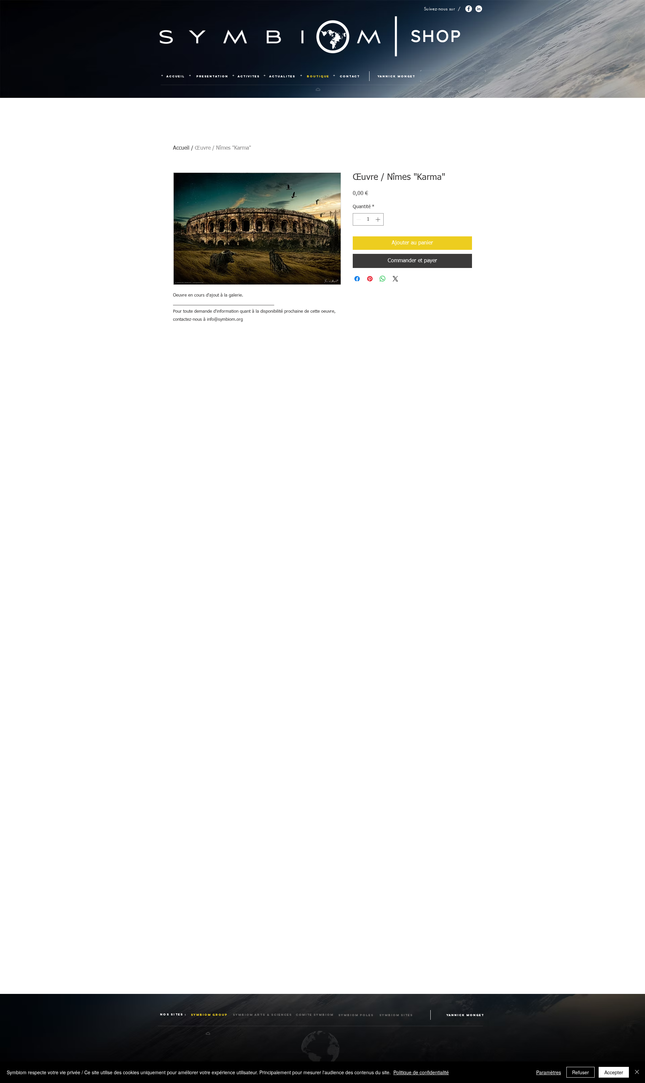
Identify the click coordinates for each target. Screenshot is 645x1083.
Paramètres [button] (548, 1072)
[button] (261, 1015)
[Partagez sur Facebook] (357, 279)
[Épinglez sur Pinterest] (370, 279)
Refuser (580, 1072)
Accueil (181, 148)
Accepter (613, 1072)
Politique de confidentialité (421, 1072)
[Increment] (378, 219)
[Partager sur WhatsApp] (383, 279)
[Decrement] (358, 219)
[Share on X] (395, 279)
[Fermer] (637, 1072)
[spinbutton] (368, 219)
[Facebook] (468, 8)
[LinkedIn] (478, 8)
